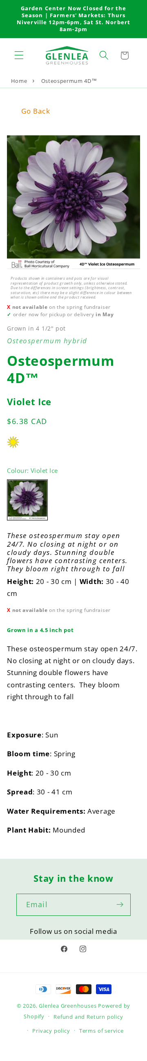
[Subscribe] (119, 905)
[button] (19, 55)
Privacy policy (51, 1030)
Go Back (35, 111)
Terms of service (101, 1030)
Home (19, 80)
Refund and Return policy (88, 1016)
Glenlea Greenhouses (67, 1005)
